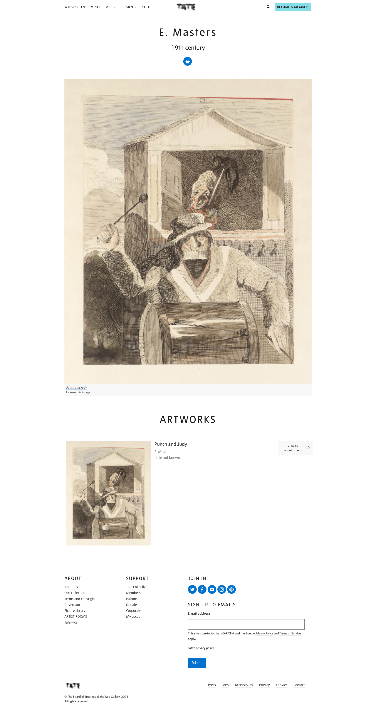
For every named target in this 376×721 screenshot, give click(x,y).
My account (135, 616)
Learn (127, 7)
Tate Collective (136, 587)
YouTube (212, 589)
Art (109, 7)
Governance (73, 605)
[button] (267, 7)
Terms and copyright (79, 599)
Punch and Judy (76, 388)
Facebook (202, 589)
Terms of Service (290, 633)
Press (212, 685)
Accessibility (244, 685)
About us (71, 587)
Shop (147, 7)
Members (133, 593)
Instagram (221, 589)
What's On (74, 7)
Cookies (281, 685)
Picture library (74, 611)
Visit (96, 7)
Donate (131, 605)
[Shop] (187, 61)
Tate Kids (71, 622)
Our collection (74, 593)
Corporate (133, 611)
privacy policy (205, 648)
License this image (78, 392)
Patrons (132, 599)
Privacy (264, 685)
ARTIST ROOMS (75, 616)
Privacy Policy (264, 633)
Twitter (192, 589)
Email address (199, 613)
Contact (299, 685)
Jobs (225, 685)
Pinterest (231, 589)
